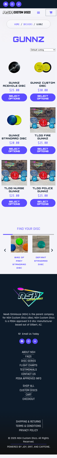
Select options (14, 97)
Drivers (28, 24)
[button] (5, 250)
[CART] (51, 12)
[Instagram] (12, 4)
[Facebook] (5, 4)
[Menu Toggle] (38, 13)
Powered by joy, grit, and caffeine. (28, 446)
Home (16, 24)
